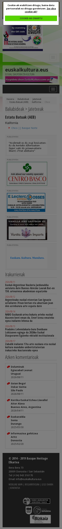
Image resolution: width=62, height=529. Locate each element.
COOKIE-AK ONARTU (31, 18)
